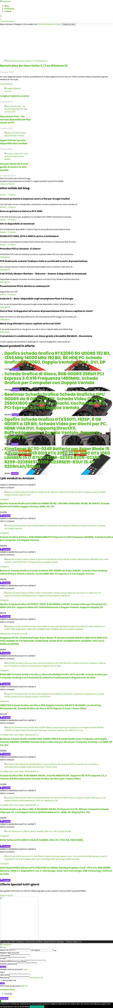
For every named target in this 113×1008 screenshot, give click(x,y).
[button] (7, 184)
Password (12, 961)
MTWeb (39, 941)
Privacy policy (38, 1006)
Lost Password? (36, 977)
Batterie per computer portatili (13, 633)
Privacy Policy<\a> (74, 941)
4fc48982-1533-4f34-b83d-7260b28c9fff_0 (19, 735)
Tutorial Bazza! (6, 84)
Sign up (3, 967)
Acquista (16, 369)
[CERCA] (55, 950)
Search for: (4, 950)
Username (4, 955)
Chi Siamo (9, 8)
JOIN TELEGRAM (7, 21)
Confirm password (8, 964)
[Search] (1, 19)
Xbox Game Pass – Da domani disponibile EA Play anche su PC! (15, 119)
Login (2, 983)
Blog (6, 6)
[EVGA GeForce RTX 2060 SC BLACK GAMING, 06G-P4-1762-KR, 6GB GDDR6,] (37, 831)
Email (2, 958)
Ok (31, 1006)
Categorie (4, 499)
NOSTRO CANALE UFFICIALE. (49, 24)
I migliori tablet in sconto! (14, 96)
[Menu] (1, 16)
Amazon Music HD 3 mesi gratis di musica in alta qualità (14, 167)
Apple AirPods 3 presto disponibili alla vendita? (13, 142)
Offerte (7, 11)
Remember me (9, 980)
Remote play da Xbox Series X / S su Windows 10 (33, 66)
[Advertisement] (56, 42)
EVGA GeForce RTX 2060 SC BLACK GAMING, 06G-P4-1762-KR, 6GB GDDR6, (42, 840)
